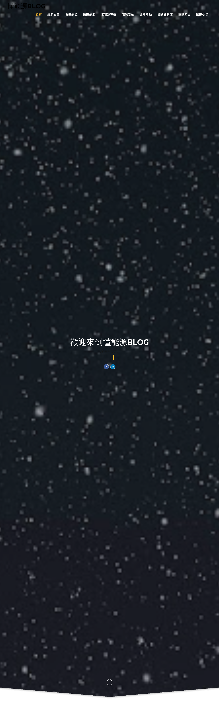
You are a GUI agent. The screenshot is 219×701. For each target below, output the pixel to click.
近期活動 (146, 14)
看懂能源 (71, 14)
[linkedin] (112, 366)
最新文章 (53, 14)
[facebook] (106, 366)
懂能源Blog (26, 6)
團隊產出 (184, 14)
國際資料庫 (165, 14)
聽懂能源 (89, 14)
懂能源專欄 (108, 14)
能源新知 (128, 14)
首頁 (39, 14)
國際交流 (202, 14)
